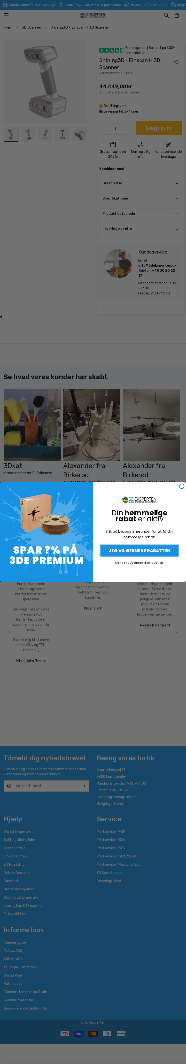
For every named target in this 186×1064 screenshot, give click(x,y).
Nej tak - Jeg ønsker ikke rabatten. (139, 563)
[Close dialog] (181, 486)
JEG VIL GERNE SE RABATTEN (139, 550)
